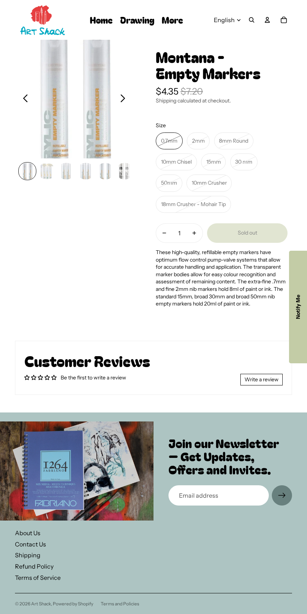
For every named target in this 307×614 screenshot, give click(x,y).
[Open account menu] (267, 20)
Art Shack (41, 603)
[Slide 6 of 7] (124, 171)
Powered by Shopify (73, 603)
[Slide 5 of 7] (105, 171)
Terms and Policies (120, 603)
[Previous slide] (23, 99)
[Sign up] (282, 495)
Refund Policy (34, 566)
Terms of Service (38, 577)
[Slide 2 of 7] (47, 171)
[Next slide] (124, 99)
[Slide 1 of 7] (27, 171)
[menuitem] (172, 20)
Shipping (27, 555)
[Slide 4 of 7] (85, 171)
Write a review (261, 379)
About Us (27, 533)
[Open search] (251, 20)
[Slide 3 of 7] (66, 171)
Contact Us (30, 544)
